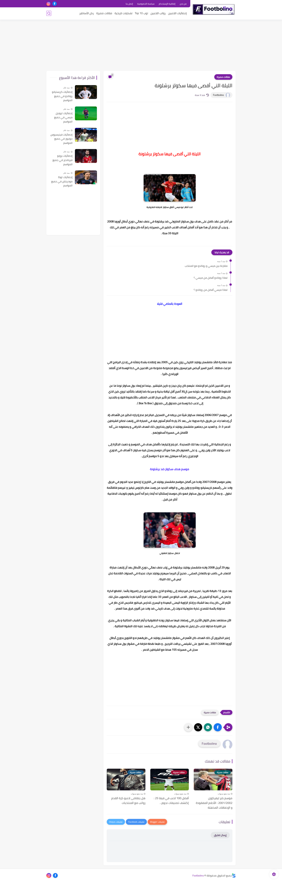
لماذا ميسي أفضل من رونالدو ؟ (210, 290)
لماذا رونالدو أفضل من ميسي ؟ (210, 278)
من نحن (183, 4)
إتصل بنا (129, 4)
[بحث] (48, 13)
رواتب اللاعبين (158, 13)
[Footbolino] (213, 9)
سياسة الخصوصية (146, 4)
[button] (218, 727)
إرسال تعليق (220, 835)
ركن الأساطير (86, 13)
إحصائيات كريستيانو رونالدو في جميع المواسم (62, 96)
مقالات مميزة (104, 13)
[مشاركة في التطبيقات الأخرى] (188, 727)
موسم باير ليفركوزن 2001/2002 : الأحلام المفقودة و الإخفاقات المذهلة (214, 803)
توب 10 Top (141, 13)
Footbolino (198, 875)
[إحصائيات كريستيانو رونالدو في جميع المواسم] (86, 92)
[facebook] (54, 3)
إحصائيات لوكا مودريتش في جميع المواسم (61, 181)
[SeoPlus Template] (234, 875)
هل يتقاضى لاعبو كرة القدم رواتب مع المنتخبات (128, 800)
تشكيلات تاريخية (123, 13)
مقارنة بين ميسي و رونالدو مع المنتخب (206, 266)
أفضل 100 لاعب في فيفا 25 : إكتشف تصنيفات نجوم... (171, 800)
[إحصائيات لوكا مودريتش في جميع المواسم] (86, 177)
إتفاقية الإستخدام (167, 4)
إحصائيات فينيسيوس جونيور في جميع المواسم (61, 139)
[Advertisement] (141, 45)
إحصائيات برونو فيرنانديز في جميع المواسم (62, 160)
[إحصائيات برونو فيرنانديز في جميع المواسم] (86, 156)
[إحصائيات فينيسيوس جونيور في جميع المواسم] (86, 135)
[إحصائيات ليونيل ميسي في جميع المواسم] (86, 113)
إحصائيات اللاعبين (177, 13)
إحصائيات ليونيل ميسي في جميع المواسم (63, 117)
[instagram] (48, 3)
